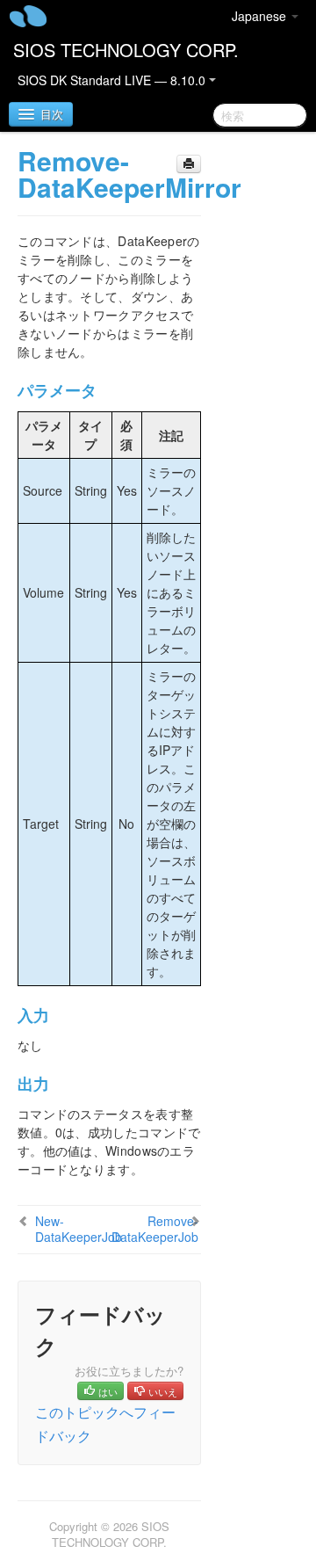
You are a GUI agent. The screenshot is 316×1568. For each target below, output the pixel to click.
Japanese (261, 16)
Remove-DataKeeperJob (154, 1229)
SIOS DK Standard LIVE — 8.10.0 (113, 80)
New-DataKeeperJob (78, 1229)
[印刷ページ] (188, 164)
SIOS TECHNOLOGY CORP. (126, 49)
